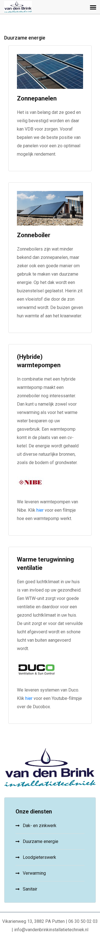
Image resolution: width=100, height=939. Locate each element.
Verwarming (34, 873)
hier (40, 510)
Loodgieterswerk (39, 857)
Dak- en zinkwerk (39, 825)
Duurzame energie (40, 841)
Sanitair (30, 889)
